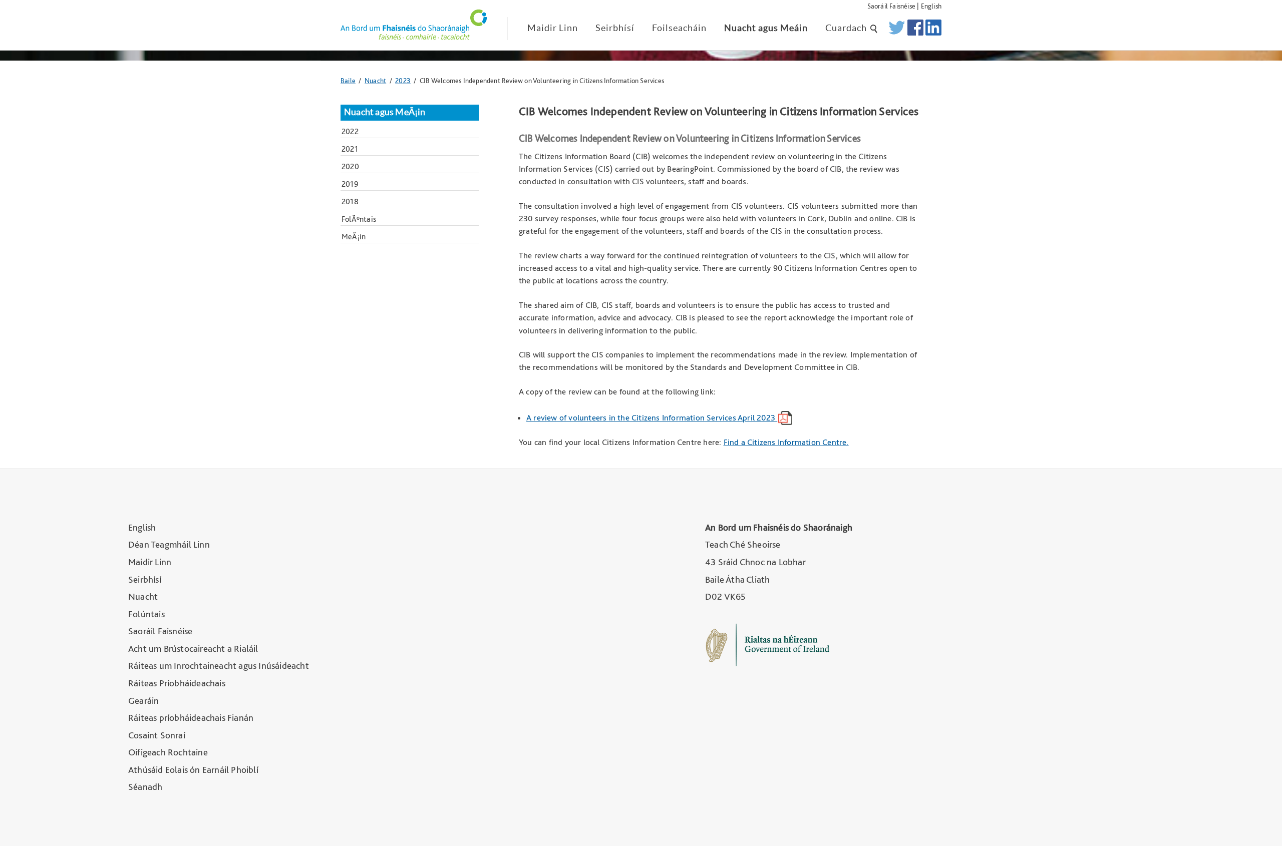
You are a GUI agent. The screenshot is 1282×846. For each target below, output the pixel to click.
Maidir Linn (552, 28)
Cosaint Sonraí (156, 735)
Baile (348, 80)
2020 (350, 166)
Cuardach (847, 28)
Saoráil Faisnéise (891, 6)
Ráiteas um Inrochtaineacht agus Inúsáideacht (218, 665)
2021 (350, 149)
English (931, 6)
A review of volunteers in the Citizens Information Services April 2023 (651, 417)
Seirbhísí (614, 28)
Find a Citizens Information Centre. (786, 442)
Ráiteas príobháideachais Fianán (190, 717)
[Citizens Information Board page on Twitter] (896, 28)
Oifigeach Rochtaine (168, 752)
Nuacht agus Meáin (766, 28)
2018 (350, 201)
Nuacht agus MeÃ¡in (385, 112)
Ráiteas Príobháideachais (176, 683)
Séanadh (145, 786)
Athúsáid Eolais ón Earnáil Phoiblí (193, 769)
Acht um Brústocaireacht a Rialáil (193, 648)
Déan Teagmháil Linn (169, 544)
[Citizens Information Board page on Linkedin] (933, 28)
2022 (350, 131)
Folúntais (146, 614)
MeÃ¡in (354, 236)
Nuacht (375, 80)
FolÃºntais (359, 219)
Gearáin (143, 700)
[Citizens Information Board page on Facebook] (915, 28)
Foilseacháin (679, 28)
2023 (403, 80)
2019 (350, 184)
